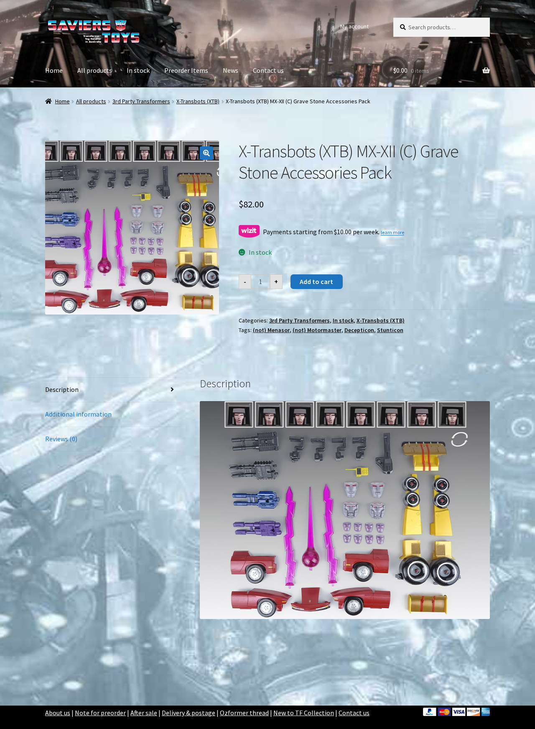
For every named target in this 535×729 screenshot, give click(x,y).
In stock (138, 70)
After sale (143, 713)
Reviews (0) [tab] (61, 439)
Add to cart (316, 281)
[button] (206, 153)
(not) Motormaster (317, 330)
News (230, 70)
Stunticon (390, 330)
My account (354, 26)
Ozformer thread (244, 713)
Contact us (268, 70)
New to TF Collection (303, 713)
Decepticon (359, 330)
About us (57, 713)
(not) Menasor (271, 330)
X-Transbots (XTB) (197, 101)
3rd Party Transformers (141, 101)
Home (54, 70)
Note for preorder (100, 713)
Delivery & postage (188, 713)
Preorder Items (186, 70)
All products (94, 70)
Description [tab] (62, 389)
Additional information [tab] (78, 414)
